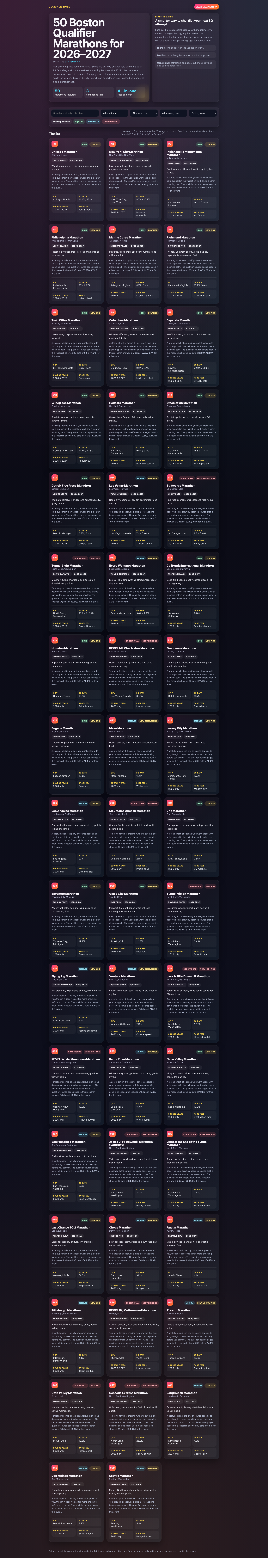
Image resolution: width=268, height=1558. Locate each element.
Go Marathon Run (72, 62)
